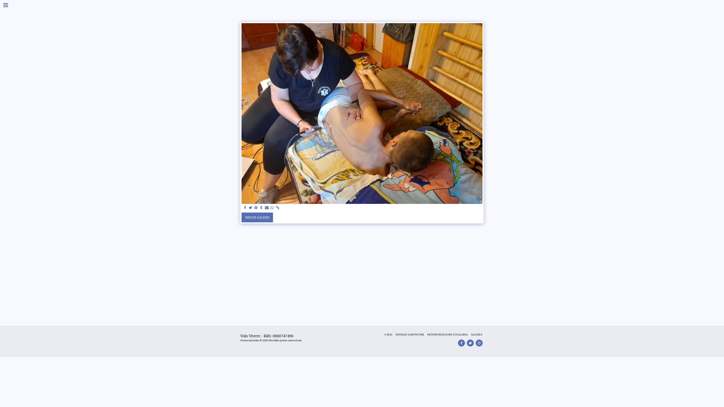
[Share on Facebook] (245, 208)
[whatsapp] (272, 208)
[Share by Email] (267, 208)
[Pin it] (256, 208)
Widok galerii (257, 217)
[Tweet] (250, 208)
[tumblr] (261, 208)
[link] (278, 208)
